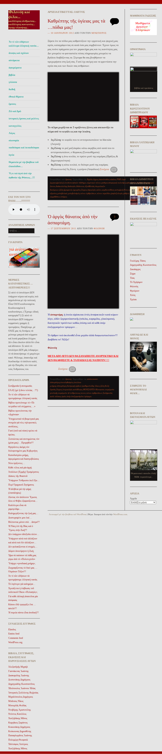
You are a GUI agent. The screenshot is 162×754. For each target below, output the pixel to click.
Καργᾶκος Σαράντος (18, 722)
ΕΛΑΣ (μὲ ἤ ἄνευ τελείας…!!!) (23, 390)
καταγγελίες (15, 125)
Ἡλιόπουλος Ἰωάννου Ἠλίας (22, 688)
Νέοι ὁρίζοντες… (16, 463)
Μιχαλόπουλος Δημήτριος (20, 696)
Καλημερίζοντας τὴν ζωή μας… (23, 513)
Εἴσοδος (12, 629)
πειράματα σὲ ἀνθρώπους (69, 393)
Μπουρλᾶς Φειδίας (17, 705)
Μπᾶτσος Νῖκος (16, 701)
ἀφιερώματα (15, 67)
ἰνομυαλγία (67, 389)
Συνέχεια (107, 169)
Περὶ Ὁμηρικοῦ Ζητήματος (21, 484)
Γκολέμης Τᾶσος (138, 260)
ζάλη (61, 190)
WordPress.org (15, 642)
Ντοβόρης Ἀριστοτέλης (19, 709)
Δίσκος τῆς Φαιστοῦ (17, 476)
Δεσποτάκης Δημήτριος (19, 679)
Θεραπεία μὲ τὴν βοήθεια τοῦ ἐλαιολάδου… (24, 164)
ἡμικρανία (68, 190)
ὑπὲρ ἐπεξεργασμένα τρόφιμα (79, 396)
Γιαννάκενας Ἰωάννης (18, 671)
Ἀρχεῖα (133, 498)
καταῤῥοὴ (119, 190)
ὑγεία (11, 154)
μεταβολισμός (74, 193)
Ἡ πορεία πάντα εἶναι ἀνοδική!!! (23, 612)
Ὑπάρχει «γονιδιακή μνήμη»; (21, 563)
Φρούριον (134, 290)
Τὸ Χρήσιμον (136, 282)
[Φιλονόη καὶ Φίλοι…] (24, 30)
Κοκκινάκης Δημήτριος (19, 727)
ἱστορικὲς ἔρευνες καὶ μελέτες (24, 118)
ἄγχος (95, 179)
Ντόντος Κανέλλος (17, 714)
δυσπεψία (72, 186)
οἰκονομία (14, 140)
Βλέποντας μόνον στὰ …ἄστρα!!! (24, 522)
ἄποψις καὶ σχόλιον (19, 53)
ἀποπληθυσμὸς (66, 382)
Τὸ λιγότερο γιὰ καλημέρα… (21, 584)
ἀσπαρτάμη (61, 386)
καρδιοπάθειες (108, 190)
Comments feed (15, 638)
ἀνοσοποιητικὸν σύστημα (75, 182)
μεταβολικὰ (62, 193)
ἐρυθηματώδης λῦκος (91, 386)
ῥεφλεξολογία (117, 193)
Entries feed (13, 633)
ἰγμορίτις (77, 190)
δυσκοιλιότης (61, 186)
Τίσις (132, 278)
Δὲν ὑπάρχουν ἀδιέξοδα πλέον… (23, 534)
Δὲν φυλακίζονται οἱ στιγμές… (22, 546)
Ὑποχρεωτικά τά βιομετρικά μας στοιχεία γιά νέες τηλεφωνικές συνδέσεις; (23, 422)
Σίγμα (132, 273)
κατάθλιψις (77, 389)
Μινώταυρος (98, 33)
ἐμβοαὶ (78, 386)
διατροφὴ (71, 386)
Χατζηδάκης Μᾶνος (17, 718)
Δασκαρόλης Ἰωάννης (18, 675)
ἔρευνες (12, 104)
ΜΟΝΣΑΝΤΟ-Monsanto (94, 389)
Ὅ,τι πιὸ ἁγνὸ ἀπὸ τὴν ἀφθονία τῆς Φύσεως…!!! (22, 175)
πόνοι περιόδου (103, 193)
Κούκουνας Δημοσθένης (19, 731)
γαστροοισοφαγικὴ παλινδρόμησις (115, 182)
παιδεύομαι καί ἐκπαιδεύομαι (24, 147)
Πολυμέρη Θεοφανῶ (18, 739)
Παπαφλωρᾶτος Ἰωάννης (20, 735)
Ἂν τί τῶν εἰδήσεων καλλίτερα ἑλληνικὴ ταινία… (24, 43)
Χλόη (132, 295)
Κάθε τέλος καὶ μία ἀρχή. (20, 467)
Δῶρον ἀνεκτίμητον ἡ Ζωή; (21, 551)
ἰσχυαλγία (92, 190)
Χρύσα (133, 299)
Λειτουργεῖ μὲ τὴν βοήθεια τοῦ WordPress (67, 514)
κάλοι (98, 190)
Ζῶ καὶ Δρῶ (15, 111)
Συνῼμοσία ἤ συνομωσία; (20, 385)
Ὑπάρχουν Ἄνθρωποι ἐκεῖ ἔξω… (24, 480)
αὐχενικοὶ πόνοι (94, 182)
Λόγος (12, 133)
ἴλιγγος (84, 190)
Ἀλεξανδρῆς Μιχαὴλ (18, 666)
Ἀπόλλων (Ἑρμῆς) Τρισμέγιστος (23, 472)
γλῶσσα (13, 82)
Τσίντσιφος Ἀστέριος (18, 744)
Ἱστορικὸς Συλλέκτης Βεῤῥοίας (23, 692)
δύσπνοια (80, 186)
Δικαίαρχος (135, 269)
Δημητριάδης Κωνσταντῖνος (21, 684)
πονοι (83, 393)
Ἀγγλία (90, 179)
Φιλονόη (99, 228)
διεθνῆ (12, 89)
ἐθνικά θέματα (16, 96)
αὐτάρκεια (14, 60)
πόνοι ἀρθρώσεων (88, 193)
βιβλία (12, 75)
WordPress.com (120, 514)
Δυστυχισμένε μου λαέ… (20, 517)
